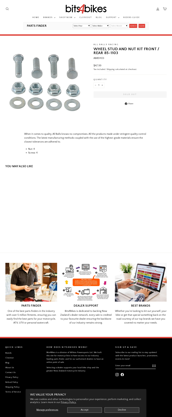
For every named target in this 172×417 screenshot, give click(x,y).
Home (35, 17)
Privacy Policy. (68, 402)
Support (111, 17)
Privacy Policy (11, 377)
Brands (48, 17)
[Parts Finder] (31, 282)
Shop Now (66, 17)
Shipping (111, 69)
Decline (122, 410)
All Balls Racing (106, 44)
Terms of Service (13, 392)
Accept (85, 410)
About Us (9, 367)
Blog (99, 17)
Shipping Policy (12, 387)
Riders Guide (131, 17)
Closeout (85, 17)
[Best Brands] (141, 282)
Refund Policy (11, 382)
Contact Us (10, 372)
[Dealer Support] (86, 282)
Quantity (100, 79)
